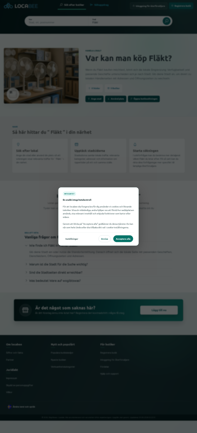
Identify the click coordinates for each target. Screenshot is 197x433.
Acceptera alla (123, 238)
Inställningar (71, 238)
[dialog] (98, 216)
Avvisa (104, 238)
